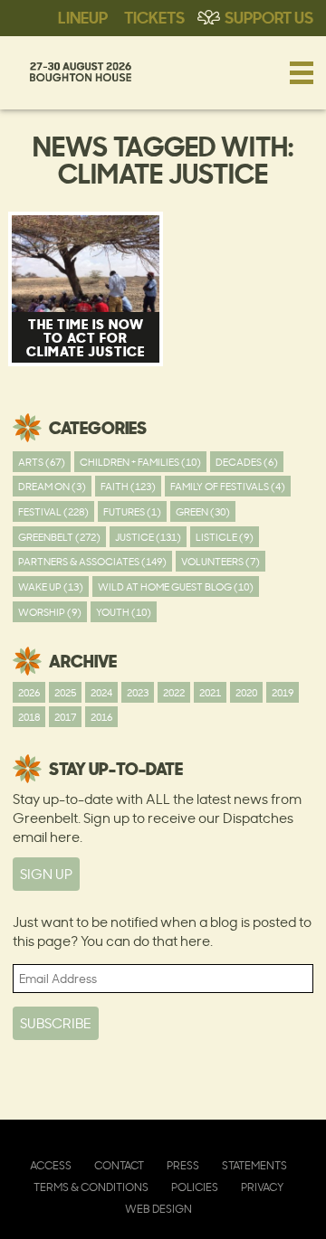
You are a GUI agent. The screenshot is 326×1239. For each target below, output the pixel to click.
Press (183, 1165)
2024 (101, 692)
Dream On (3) (52, 486)
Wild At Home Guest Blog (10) (176, 586)
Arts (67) (41, 461)
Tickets (154, 16)
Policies (194, 1187)
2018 (29, 717)
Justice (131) (148, 537)
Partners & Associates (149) (92, 561)
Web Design (158, 1208)
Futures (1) (132, 511)
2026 (29, 692)
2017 (65, 717)
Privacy (262, 1187)
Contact (119, 1165)
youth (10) (123, 612)
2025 (65, 692)
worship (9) (50, 612)
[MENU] (301, 72)
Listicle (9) (225, 537)
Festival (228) (53, 511)
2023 (138, 692)
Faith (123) (128, 486)
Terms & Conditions (91, 1187)
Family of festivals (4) (227, 486)
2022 (174, 692)
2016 (101, 717)
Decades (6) (247, 461)
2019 (282, 692)
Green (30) (203, 511)
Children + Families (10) (140, 461)
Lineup (83, 16)
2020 (246, 692)
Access (51, 1165)
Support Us (269, 16)
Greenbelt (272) (59, 537)
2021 (210, 692)
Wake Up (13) (50, 586)
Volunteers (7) (220, 561)
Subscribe (55, 1023)
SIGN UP (46, 874)
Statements (254, 1165)
